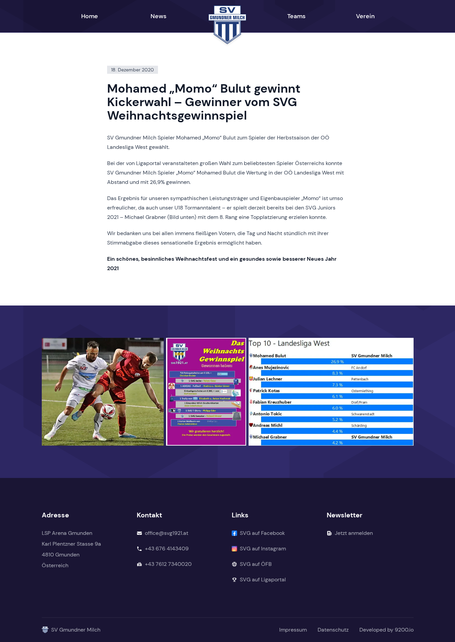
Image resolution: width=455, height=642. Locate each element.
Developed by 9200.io (386, 629)
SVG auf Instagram (263, 548)
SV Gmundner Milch (75, 629)
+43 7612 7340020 (168, 564)
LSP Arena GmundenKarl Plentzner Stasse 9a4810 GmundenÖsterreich (71, 549)
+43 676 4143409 (167, 548)
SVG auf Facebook (262, 533)
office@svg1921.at (166, 533)
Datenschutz (333, 629)
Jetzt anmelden (354, 533)
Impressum (293, 629)
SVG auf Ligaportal (263, 579)
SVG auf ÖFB (256, 564)
